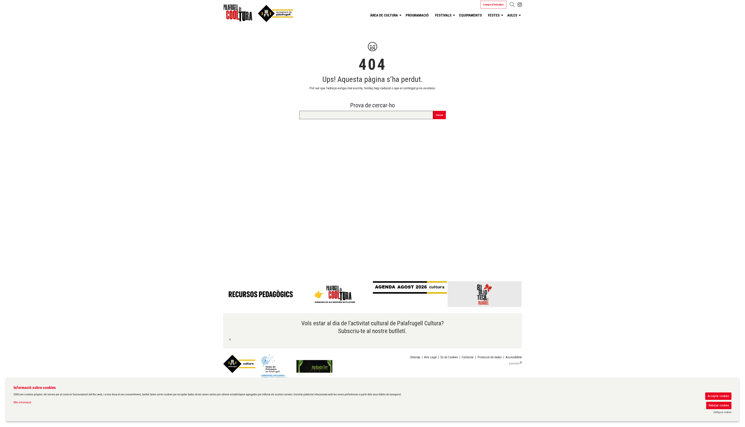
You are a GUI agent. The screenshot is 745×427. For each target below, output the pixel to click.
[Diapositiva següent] (518, 294)
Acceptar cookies (718, 396)
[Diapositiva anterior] (227, 294)
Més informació (22, 402)
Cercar (439, 115)
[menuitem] (520, 5)
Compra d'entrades (493, 4)
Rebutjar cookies (719, 405)
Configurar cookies (722, 412)
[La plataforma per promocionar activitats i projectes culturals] (515, 363)
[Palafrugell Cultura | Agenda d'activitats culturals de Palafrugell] (271, 14)
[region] (372, 294)
